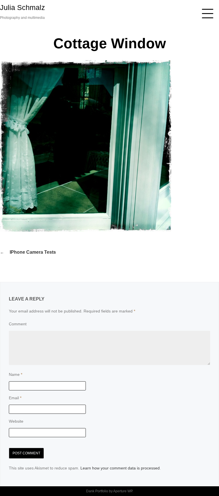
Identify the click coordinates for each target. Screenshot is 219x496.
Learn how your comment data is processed (120, 468)
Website (16, 421)
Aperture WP (122, 491)
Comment (18, 324)
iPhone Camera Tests (33, 252)
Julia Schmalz (22, 7)
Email (15, 398)
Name (15, 374)
